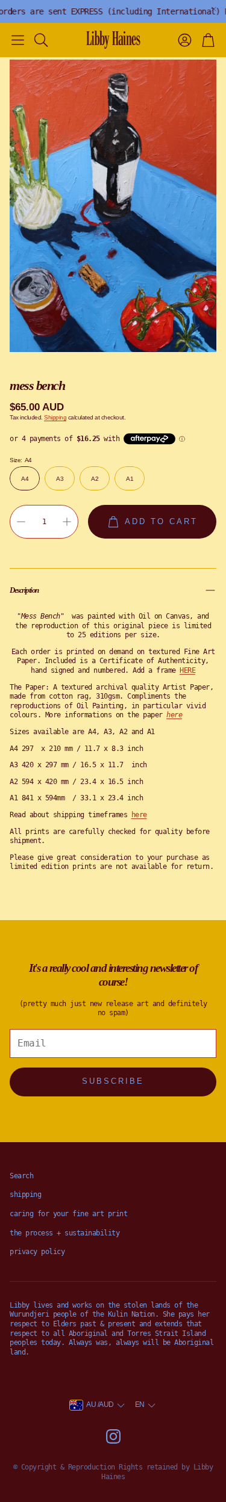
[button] (18, 39)
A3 (59, 478)
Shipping (55, 417)
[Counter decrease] (21, 522)
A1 (129, 478)
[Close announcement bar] (214, 9)
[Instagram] (113, 1436)
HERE (187, 670)
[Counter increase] (67, 522)
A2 (94, 478)
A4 (24, 478)
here (139, 815)
